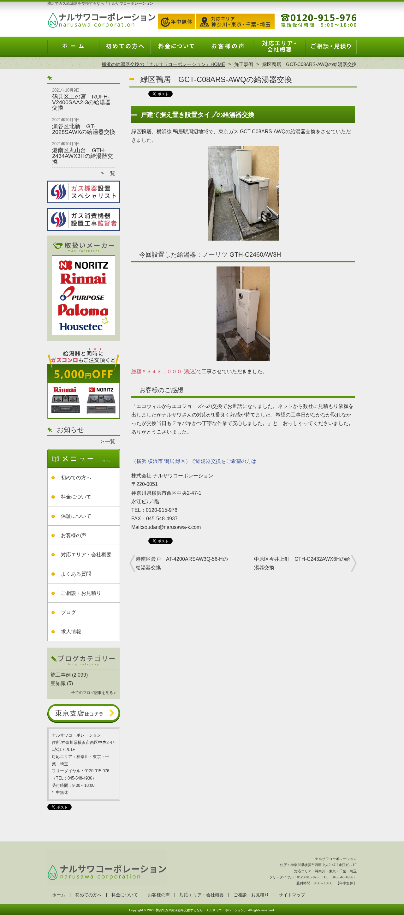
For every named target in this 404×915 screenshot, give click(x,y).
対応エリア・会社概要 (279, 49)
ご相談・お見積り (331, 49)
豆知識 (58, 683)
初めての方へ (125, 49)
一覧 (110, 173)
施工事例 (243, 64)
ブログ (68, 612)
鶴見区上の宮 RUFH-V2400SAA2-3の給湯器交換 (81, 102)
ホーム (73, 49)
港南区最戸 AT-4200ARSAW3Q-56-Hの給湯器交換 (182, 563)
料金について (176, 49)
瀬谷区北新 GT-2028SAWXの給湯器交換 (83, 129)
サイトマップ (292, 895)
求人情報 (71, 631)
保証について (76, 516)
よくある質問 (76, 574)
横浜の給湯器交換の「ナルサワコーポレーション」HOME (163, 64)
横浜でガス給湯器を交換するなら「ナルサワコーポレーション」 (201, 910)
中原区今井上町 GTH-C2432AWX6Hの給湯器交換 (302, 563)
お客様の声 (227, 49)
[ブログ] (83, 667)
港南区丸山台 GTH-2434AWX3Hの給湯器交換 (82, 155)
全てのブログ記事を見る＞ (94, 693)
